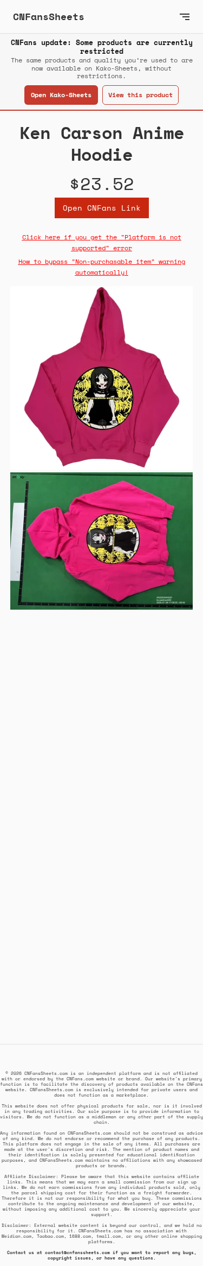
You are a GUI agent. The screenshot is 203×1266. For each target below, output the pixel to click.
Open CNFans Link (102, 207)
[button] (184, 16)
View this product (140, 94)
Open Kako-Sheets (61, 94)
